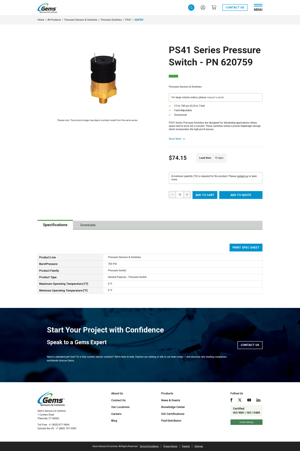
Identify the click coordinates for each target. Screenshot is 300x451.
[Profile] (203, 7)
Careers (116, 414)
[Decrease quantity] (172, 194)
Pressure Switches (111, 19)
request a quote (215, 97)
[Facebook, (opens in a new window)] (231, 400)
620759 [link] (139, 19)
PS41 (128, 19)
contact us (242, 176)
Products (167, 393)
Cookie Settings (247, 422)
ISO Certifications (172, 414)
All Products (54, 19)
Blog (114, 420)
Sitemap (199, 446)
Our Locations (120, 407)
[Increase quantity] (187, 194)
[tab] (55, 225)
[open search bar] (191, 7)
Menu (258, 9)
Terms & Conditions (149, 446)
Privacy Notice (170, 446)
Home (41, 19)
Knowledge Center (173, 407)
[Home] (51, 399)
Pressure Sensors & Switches (80, 19)
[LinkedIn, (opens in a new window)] (258, 400)
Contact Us (235, 7)
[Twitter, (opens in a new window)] (240, 400)
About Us (117, 393)
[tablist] (150, 225)
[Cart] (214, 7)
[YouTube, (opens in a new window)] (249, 400)
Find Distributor (171, 420)
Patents (186, 446)
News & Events (170, 400)
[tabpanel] (150, 269)
